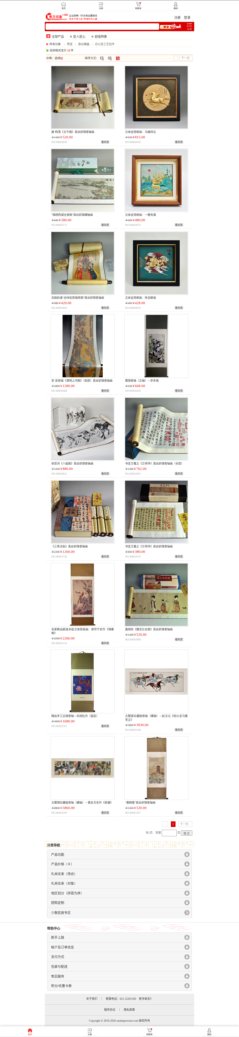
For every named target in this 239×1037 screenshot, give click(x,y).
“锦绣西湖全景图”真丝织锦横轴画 (72, 215)
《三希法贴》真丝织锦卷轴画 (69, 546)
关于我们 (91, 998)
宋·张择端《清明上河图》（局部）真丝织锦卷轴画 (81, 380)
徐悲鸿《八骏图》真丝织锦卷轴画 (72, 463)
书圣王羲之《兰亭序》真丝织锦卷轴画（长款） (154, 463)
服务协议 (109, 1009)
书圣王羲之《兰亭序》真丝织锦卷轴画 (149, 546)
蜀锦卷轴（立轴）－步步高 (142, 380)
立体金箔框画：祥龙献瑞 (140, 297)
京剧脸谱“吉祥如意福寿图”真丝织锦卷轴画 (77, 297)
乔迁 (70, 44)
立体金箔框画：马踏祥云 (140, 132)
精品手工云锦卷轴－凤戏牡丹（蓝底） (75, 716)
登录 (187, 17)
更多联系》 (146, 998)
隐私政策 (129, 1009)
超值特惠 (101, 36)
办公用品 (83, 44)
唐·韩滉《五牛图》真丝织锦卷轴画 (72, 132)
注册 (177, 17)
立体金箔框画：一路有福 (140, 215)
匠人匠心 (79, 36)
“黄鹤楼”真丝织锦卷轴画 (140, 802)
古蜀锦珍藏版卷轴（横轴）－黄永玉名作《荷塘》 (82, 802)
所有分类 (55, 44)
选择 (57, 58)
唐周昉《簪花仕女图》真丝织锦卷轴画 (149, 629)
